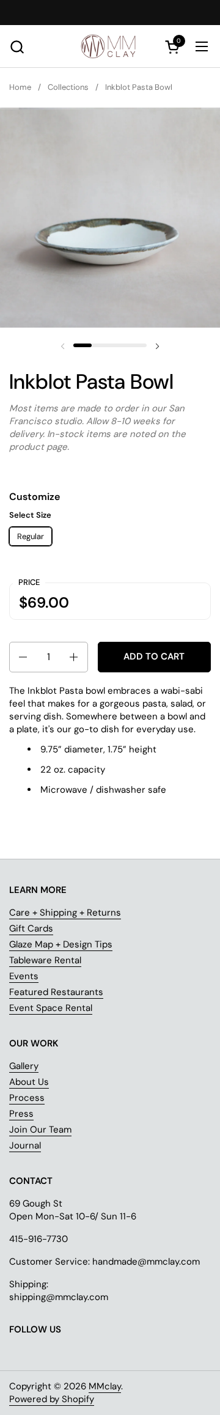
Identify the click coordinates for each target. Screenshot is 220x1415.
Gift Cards (31, 928)
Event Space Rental (50, 1008)
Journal (25, 1145)
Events (23, 976)
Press (21, 1114)
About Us (29, 1082)
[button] (16, 46)
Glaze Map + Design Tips (60, 944)
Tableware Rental (45, 960)
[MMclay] (110, 46)
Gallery (23, 1066)
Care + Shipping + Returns (65, 912)
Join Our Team (40, 1129)
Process (27, 1098)
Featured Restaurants (56, 992)
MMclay (105, 1386)
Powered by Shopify (51, 1399)
